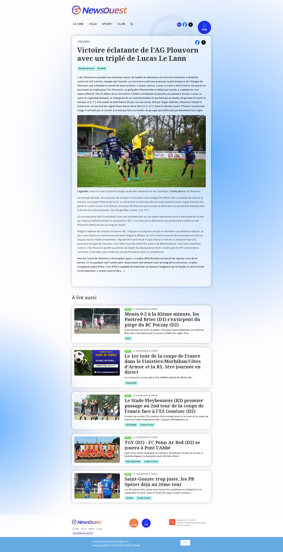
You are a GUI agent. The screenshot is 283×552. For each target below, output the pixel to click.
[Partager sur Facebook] (197, 42)
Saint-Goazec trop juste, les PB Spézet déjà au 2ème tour (159, 481)
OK (185, 542)
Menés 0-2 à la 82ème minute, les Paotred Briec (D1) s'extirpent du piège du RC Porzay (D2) (162, 319)
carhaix (129, 498)
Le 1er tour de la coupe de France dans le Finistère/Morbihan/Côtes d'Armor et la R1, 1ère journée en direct (163, 364)
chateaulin (131, 383)
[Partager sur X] (203, 42)
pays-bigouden (133, 461)
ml (179, 24)
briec (128, 338)
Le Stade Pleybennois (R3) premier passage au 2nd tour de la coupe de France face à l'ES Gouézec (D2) (164, 405)
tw (190, 24)
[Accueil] (99, 10)
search (133, 24)
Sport (107, 24)
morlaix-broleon (86, 68)
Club (121, 24)
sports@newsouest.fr (83, 533)
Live (201, 24)
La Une (78, 24)
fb (185, 24)
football (101, 68)
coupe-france (147, 425)
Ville (93, 24)
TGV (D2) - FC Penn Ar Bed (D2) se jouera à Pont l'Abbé (162, 445)
